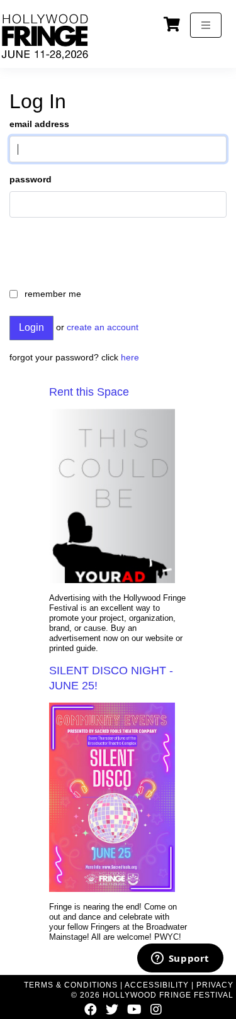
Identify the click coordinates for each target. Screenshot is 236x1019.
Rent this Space (89, 392)
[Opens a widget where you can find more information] (180, 959)
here (130, 357)
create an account (102, 327)
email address (39, 124)
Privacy (214, 985)
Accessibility (157, 985)
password (30, 179)
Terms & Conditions (71, 985)
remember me (53, 294)
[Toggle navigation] (206, 25)
